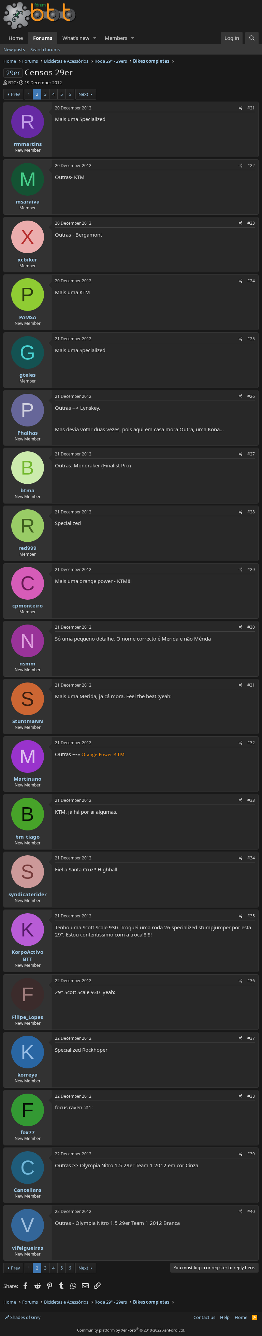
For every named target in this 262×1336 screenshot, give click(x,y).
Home (16, 37)
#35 (251, 916)
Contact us (204, 1317)
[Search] (252, 38)
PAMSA (27, 317)
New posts (14, 49)
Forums (42, 37)
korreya (27, 1074)
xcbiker (27, 259)
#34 (251, 858)
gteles (27, 374)
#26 (251, 396)
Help (225, 1317)
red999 (27, 547)
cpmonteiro (27, 605)
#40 (251, 1211)
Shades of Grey (25, 1317)
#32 (251, 743)
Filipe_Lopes (27, 1017)
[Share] (240, 108)
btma (27, 490)
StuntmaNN (27, 721)
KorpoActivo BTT (27, 955)
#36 (251, 981)
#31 (251, 685)
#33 (251, 800)
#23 (251, 223)
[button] (95, 38)
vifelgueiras (27, 1247)
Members (116, 37)
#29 (251, 569)
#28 (251, 512)
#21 (251, 108)
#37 (251, 1038)
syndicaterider (28, 894)
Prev (15, 94)
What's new (75, 37)
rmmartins (28, 143)
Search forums (45, 49)
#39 (251, 1154)
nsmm (27, 663)
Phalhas (27, 432)
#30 (251, 627)
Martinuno (27, 778)
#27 (251, 454)
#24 (251, 281)
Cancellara (27, 1189)
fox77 (27, 1132)
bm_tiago (27, 836)
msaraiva (28, 201)
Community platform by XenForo (131, 1330)
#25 (251, 339)
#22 (251, 165)
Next (83, 94)
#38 (251, 1096)
